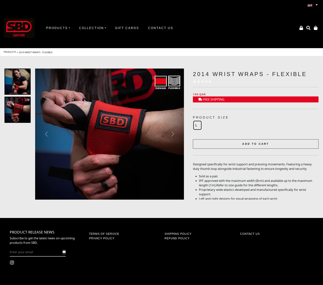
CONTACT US (160, 28)
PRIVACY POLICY (102, 238)
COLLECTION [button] (91, 28)
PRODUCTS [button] (57, 28)
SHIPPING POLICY (178, 233)
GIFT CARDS (127, 28)
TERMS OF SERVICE (104, 233)
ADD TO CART (255, 143)
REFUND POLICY (177, 238)
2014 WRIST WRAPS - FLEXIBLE (36, 52)
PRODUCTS (10, 52)
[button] (312, 5)
